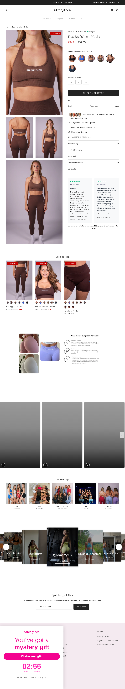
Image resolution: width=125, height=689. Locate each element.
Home (8, 27)
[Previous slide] (71, 201)
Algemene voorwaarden (107, 640)
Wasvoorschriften (75, 162)
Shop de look (16, 557)
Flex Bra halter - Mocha (20, 27)
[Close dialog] (60, 628)
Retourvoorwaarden (105, 644)
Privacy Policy (103, 637)
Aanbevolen (46, 19)
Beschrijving (73, 143)
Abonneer (81, 607)
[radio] (72, 58)
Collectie (71, 19)
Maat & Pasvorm (75, 150)
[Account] (112, 10)
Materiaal (72, 156)
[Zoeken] (7, 10)
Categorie (59, 19)
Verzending (73, 169)
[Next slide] (116, 201)
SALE (82, 19)
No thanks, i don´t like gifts (32, 678)
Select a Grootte (74, 77)
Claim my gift (32, 656)
